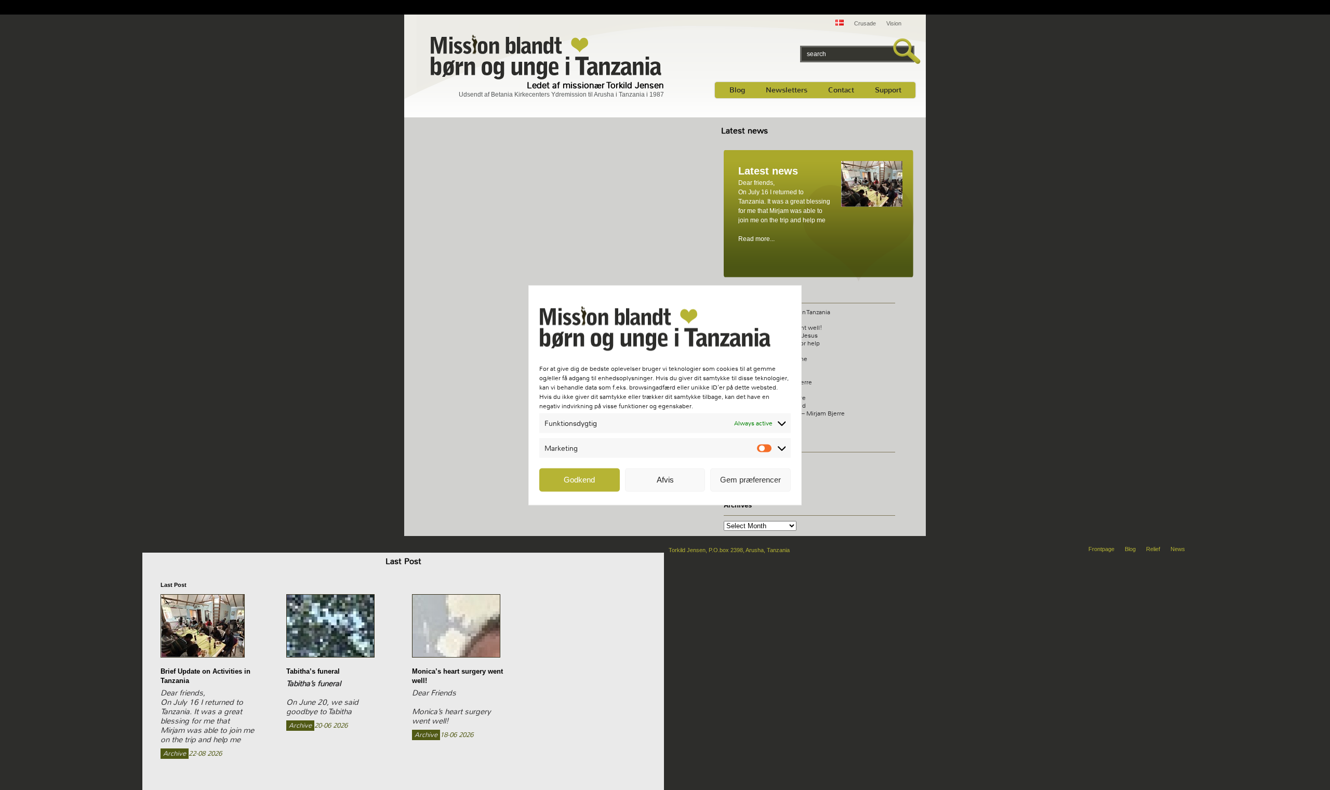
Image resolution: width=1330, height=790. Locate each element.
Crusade (865, 23)
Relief (1153, 549)
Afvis (665, 479)
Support (888, 90)
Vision (893, 23)
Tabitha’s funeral (313, 671)
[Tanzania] (546, 57)
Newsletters (786, 90)
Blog (737, 90)
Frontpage (1101, 549)
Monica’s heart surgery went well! (457, 676)
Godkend (579, 479)
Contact (841, 90)
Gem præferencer (750, 479)
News (1178, 549)
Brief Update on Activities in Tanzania (205, 676)
